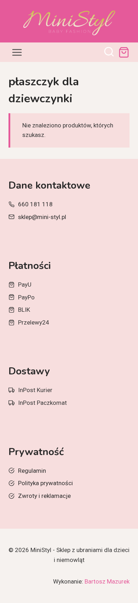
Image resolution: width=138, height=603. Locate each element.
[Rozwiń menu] (17, 52)
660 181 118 (35, 204)
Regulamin (32, 470)
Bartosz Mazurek (107, 581)
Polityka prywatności (45, 483)
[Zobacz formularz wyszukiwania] (109, 52)
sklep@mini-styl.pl (42, 216)
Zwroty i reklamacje (44, 495)
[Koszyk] (124, 52)
